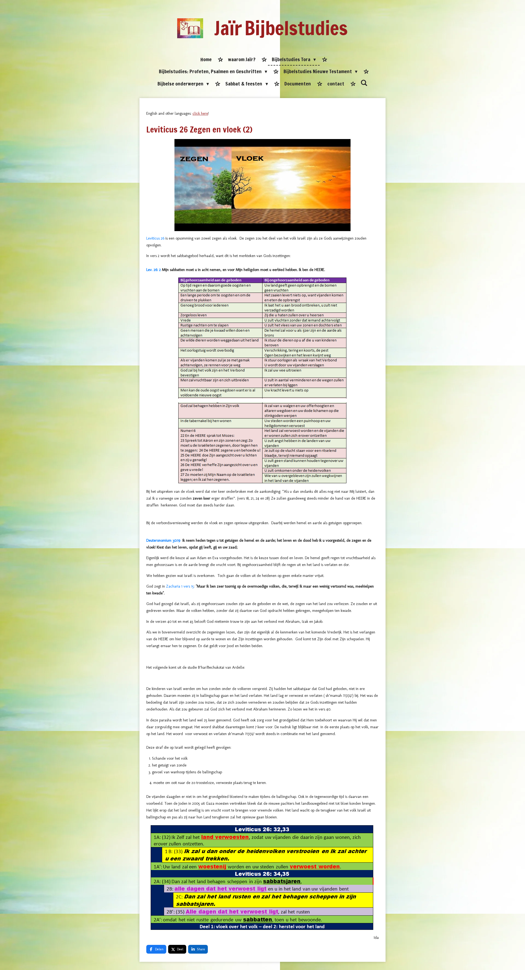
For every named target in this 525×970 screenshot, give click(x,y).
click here (200, 113)
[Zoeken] (364, 83)
